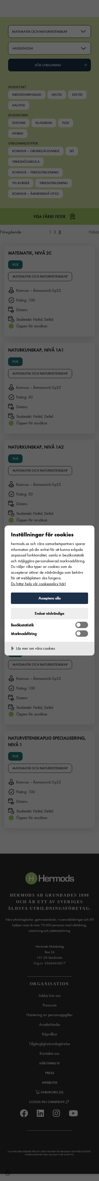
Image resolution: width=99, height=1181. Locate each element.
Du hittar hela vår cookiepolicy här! (38, 583)
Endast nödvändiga (49, 613)
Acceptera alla (50, 598)
